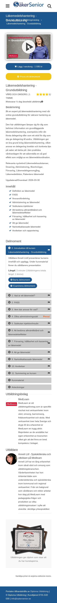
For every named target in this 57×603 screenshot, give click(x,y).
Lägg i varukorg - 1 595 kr (29, 66)
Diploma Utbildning (39, 591)
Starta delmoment (21, 279)
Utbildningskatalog (31, 20)
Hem (18, 20)
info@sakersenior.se (21, 598)
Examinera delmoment (24, 286)
